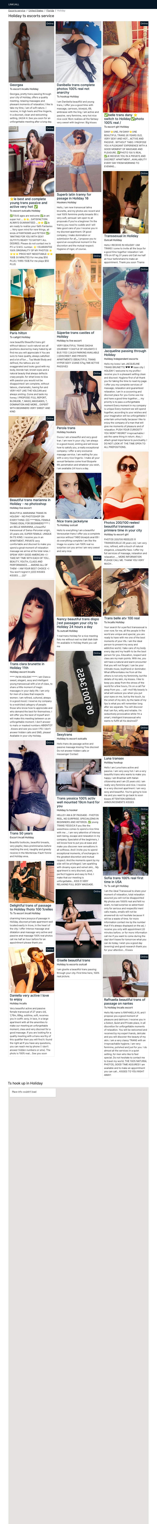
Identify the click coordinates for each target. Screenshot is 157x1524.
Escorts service (16, 10)
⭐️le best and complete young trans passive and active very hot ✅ (28, 203)
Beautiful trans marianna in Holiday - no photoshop (30, 502)
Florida (50, 10)
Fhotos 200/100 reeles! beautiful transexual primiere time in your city (123, 526)
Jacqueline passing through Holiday (125, 353)
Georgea (16, 85)
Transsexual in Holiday (121, 236)
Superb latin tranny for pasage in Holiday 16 (74, 196)
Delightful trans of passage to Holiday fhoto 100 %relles (31, 907)
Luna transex (114, 758)
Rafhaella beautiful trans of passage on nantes (124, 1001)
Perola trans (66, 428)
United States (36, 10)
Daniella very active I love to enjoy (29, 997)
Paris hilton (18, 333)
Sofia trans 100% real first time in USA (123, 880)
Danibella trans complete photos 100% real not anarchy (76, 88)
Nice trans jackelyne (72, 521)
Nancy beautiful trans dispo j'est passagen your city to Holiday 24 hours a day (78, 623)
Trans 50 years (21, 833)
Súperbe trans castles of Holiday (75, 334)
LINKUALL (13, 4)
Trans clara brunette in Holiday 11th (27, 666)
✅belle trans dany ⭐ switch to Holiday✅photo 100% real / (124, 119)
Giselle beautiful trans (73, 960)
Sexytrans (64, 734)
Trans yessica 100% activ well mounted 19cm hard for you (78, 802)
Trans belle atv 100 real (122, 618)
